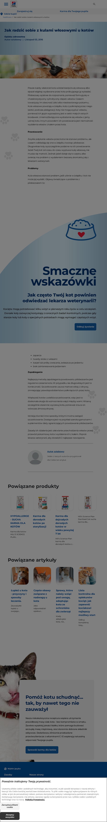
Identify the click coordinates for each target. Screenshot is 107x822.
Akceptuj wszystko (9, 816)
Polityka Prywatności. (35, 799)
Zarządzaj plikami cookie (10, 806)
